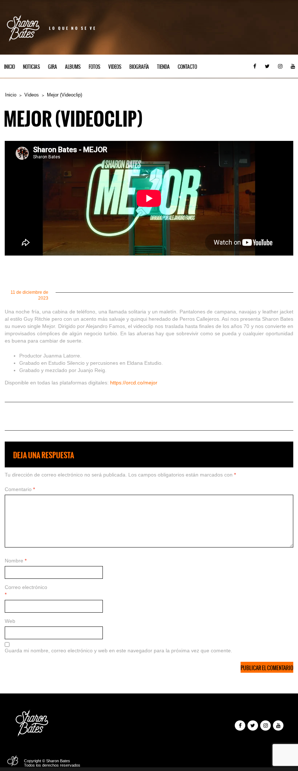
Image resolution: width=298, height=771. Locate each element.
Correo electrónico (26, 590)
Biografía (139, 66)
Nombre (16, 561)
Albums (73, 66)
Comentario (20, 489)
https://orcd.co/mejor (133, 383)
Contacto (187, 66)
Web (10, 621)
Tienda (163, 66)
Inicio (9, 66)
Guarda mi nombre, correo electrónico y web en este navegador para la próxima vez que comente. (118, 650)
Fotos (94, 66)
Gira (52, 66)
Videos (114, 66)
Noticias (31, 66)
